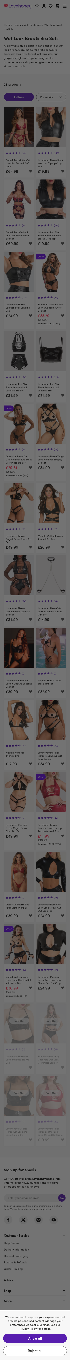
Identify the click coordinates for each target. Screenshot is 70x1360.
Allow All (35, 1338)
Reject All (35, 1350)
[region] (35, 1335)
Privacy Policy (28, 1328)
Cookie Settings (39, 1324)
